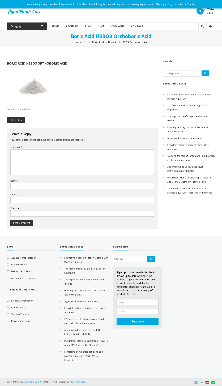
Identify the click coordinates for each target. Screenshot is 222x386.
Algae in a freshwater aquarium (184, 138)
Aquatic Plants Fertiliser (23, 257)
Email (14, 194)
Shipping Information (22, 300)
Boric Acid (17, 120)
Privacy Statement (20, 320)
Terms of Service (20, 314)
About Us (72, 26)
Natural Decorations (21, 271)
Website (14, 208)
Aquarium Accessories (23, 278)
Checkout (118, 26)
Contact (137, 26)
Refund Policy (18, 307)
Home (55, 26)
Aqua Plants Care (77, 381)
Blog (88, 26)
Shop (101, 26)
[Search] (205, 73)
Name (14, 180)
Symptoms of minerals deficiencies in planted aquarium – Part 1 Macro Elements (84, 356)
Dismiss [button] (191, 4)
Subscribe (137, 321)
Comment (16, 147)
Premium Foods (19, 264)
